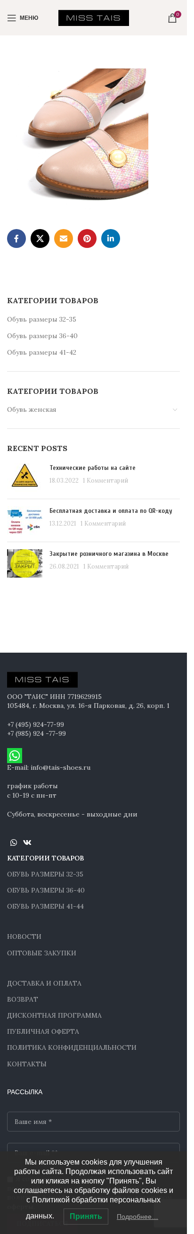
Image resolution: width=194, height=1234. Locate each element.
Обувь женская (32, 409)
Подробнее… (137, 1216)
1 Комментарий (105, 480)
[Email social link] (63, 238)
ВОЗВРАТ (22, 999)
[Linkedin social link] (110, 238)
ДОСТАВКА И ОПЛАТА (44, 983)
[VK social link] (27, 842)
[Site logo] (93, 17)
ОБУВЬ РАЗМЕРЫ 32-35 (45, 874)
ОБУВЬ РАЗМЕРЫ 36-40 (46, 890)
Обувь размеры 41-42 (41, 352)
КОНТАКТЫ (27, 1064)
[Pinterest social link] (87, 238)
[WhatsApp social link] (13, 842)
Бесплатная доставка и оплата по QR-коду (110, 511)
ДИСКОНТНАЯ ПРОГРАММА (54, 1015)
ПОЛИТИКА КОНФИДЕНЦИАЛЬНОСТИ (72, 1047)
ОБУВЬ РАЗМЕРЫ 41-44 (45, 906)
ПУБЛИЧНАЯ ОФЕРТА (43, 1031)
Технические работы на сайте (92, 468)
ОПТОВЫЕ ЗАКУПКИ (41, 953)
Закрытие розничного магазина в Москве (109, 554)
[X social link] (40, 238)
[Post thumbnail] (24, 477)
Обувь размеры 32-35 (41, 319)
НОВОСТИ (24, 936)
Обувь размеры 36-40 (42, 336)
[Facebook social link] (16, 238)
